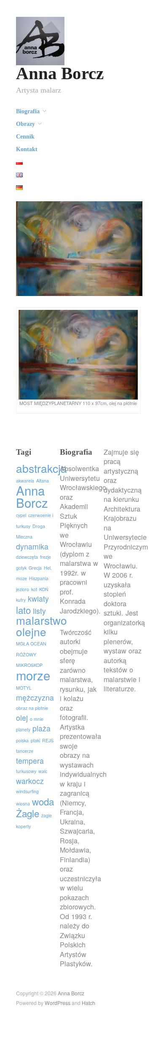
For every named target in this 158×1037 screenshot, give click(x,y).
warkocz (30, 781)
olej (22, 717)
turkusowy (26, 771)
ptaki (35, 740)
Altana (42, 480)
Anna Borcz (60, 73)
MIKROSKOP (29, 665)
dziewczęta (27, 557)
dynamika (32, 546)
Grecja (35, 568)
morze (33, 675)
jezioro (22, 589)
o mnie (36, 719)
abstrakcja (41, 468)
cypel (21, 515)
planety (23, 729)
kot (34, 589)
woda (43, 801)
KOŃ (43, 589)
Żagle (27, 813)
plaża (41, 728)
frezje (45, 557)
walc (42, 771)
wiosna (23, 803)
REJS (48, 740)
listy (39, 610)
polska (22, 740)
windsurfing (27, 791)
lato (23, 609)
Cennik (25, 137)
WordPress (57, 1003)
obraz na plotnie (32, 708)
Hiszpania (38, 578)
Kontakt (26, 149)
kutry (21, 600)
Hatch (88, 1003)
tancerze (24, 751)
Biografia (28, 112)
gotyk (21, 568)
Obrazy (25, 124)
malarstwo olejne (41, 625)
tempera (30, 760)
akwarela (25, 480)
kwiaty (38, 598)
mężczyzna (35, 697)
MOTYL (24, 688)
